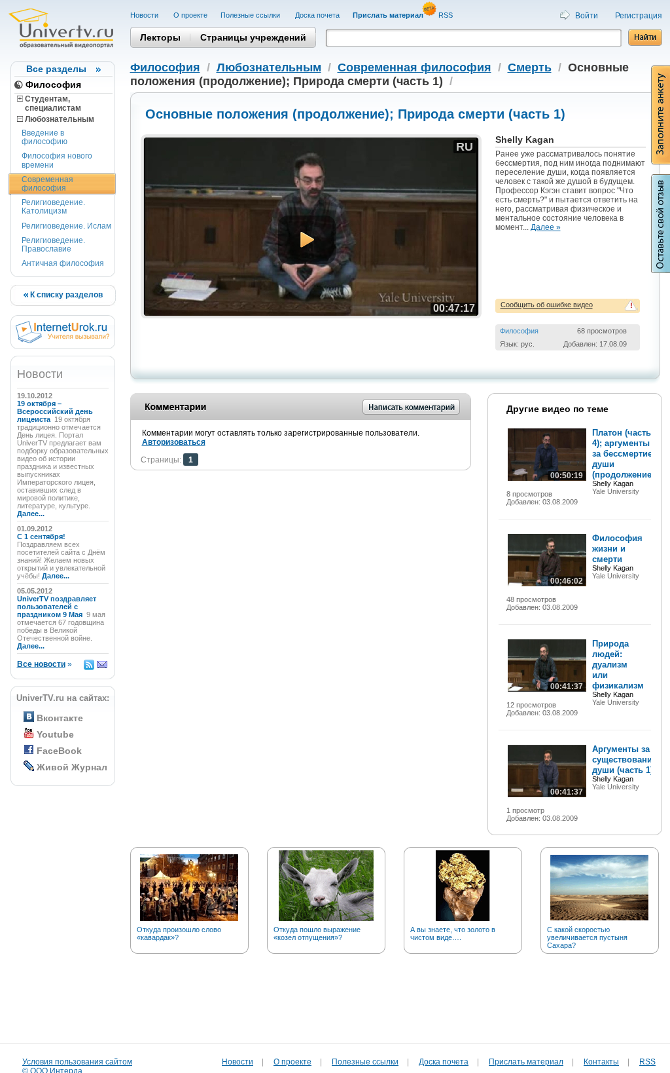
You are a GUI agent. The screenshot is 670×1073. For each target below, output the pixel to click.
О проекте (190, 15)
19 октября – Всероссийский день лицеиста (55, 411)
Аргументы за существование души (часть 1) (624, 759)
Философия (53, 84)
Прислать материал (526, 1061)
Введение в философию (44, 137)
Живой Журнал (72, 767)
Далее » (546, 227)
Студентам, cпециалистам (49, 103)
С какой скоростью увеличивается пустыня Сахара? (587, 937)
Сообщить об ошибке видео (547, 305)
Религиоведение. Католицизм (53, 207)
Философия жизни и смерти (617, 548)
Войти (586, 15)
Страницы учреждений (253, 37)
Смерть (530, 67)
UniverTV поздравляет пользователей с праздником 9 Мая (56, 606)
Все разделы (56, 69)
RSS (446, 15)
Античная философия (63, 263)
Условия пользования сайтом (77, 1061)
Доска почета (317, 15)
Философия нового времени (57, 160)
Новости (145, 15)
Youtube (55, 734)
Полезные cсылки (251, 15)
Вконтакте (60, 718)
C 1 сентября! (42, 536)
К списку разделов (65, 294)
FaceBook (59, 750)
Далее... (30, 514)
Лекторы (160, 37)
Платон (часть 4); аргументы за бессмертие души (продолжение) (623, 454)
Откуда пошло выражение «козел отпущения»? (317, 933)
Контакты (601, 1061)
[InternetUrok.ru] (62, 340)
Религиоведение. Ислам (66, 226)
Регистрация (638, 15)
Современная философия (47, 184)
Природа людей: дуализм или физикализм (618, 664)
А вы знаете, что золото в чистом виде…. (452, 933)
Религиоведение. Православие (53, 245)
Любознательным (58, 119)
